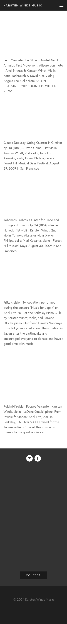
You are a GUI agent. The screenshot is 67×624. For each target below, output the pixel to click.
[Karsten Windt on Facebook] (37, 458)
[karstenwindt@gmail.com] (29, 458)
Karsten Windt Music (23, 5)
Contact (33, 575)
